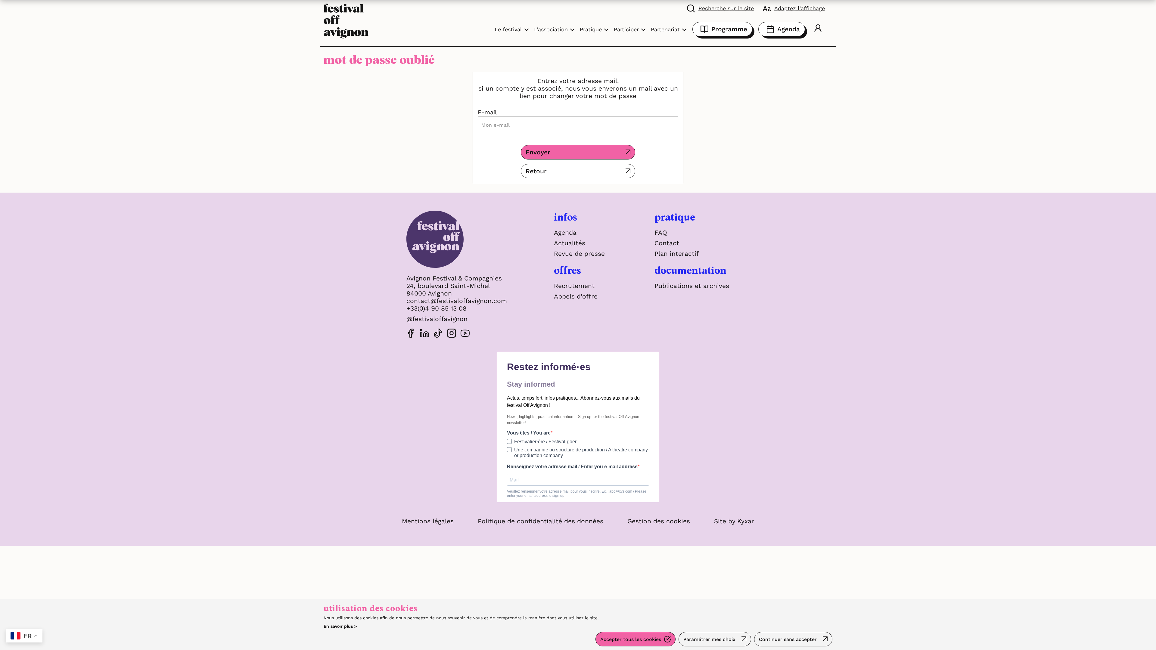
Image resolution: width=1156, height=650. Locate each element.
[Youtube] (465, 334)
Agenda (788, 29)
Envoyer (538, 152)
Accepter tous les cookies (630, 639)
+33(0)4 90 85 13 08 (436, 308)
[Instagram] (451, 334)
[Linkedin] (424, 334)
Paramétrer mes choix (709, 639)
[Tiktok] (438, 334)
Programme (729, 29)
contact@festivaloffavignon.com (456, 301)
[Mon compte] (818, 29)
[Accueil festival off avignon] (346, 20)
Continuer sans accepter (788, 639)
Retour (536, 171)
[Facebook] (410, 334)
